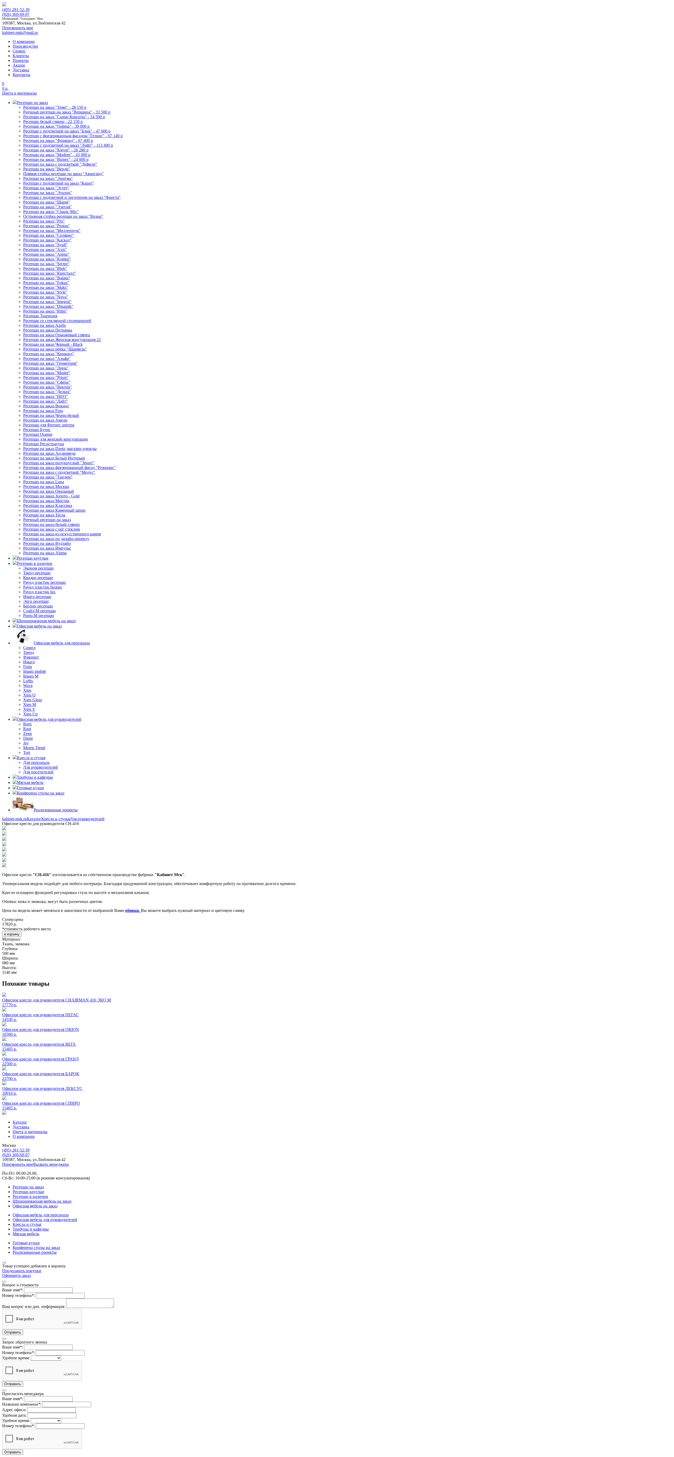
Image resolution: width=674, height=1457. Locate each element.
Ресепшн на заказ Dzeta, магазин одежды (60, 448)
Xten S (29, 709)
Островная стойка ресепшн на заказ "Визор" (63, 216)
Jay (26, 743)
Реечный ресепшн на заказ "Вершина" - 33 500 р (66, 112)
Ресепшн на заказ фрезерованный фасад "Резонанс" (69, 467)
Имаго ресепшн (37, 596)
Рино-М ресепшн (38, 615)
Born (27, 724)
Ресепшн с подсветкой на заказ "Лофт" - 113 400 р (68, 145)
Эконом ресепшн (38, 568)
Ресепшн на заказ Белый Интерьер (54, 458)
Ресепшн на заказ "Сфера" (46, 382)
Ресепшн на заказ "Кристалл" (49, 273)
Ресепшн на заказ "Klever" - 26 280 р (55, 150)
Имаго (29, 662)
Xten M (29, 704)
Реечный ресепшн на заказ (47, 519)
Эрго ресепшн (36, 601)
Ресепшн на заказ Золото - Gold (51, 496)
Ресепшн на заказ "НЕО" (45, 396)
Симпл (29, 647)
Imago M (30, 676)
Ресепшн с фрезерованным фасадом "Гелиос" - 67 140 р (73, 136)
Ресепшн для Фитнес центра (48, 425)
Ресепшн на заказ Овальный (48, 491)
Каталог (34, 819)
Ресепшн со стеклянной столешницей (57, 320)
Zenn (27, 733)
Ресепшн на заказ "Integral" (47, 301)
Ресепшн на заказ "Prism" (45, 377)
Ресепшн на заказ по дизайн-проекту (56, 538)
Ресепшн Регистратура (43, 444)
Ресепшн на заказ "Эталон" (47, 192)
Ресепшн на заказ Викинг (46, 406)
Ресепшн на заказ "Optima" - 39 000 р (56, 126)
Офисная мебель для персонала (41, 1215)
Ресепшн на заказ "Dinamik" (48, 306)
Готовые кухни (26, 1243)
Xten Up (30, 714)
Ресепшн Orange (37, 434)
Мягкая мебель (26, 1234)
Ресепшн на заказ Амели (45, 420)
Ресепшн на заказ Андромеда (49, 453)
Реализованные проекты (35, 1252)
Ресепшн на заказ (28, 1187)
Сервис (19, 51)
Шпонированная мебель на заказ (42, 1201)
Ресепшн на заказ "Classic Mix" (51, 211)
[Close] (4, 1262)
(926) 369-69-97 (15, 14)
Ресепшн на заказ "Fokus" (46, 282)
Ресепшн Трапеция (40, 316)
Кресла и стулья (55, 819)
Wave (28, 685)
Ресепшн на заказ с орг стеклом (51, 529)
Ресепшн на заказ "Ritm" (45, 311)
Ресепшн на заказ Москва (46, 486)
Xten (27, 690)
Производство (25, 46)
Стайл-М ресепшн (39, 611)
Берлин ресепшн (38, 606)
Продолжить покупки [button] (21, 1270)
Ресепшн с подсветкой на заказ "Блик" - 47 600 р (67, 131)
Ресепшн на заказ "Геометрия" (50, 363)
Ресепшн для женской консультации (55, 439)
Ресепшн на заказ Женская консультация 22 (62, 339)
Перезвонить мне (17, 1164)
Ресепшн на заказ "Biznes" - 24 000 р (55, 159)
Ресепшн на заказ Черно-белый (51, 415)
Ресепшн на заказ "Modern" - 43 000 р (56, 154)
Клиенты (21, 55)
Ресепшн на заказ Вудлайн (47, 543)
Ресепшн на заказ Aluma (45, 553)
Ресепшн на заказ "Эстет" (46, 188)
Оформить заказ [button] (16, 1275)
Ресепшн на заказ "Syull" (45, 245)
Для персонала (36, 762)
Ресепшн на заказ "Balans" (46, 278)
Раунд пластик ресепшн (44, 582)
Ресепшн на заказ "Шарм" (46, 202)
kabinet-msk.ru (14, 819)
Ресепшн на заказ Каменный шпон (54, 510)
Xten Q (29, 695)
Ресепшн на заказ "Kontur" (47, 259)
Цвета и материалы (19, 93)
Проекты (21, 60)
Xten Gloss (32, 700)
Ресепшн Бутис (37, 429)
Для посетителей (38, 772)
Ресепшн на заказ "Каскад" (47, 240)
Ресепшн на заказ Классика (47, 505)
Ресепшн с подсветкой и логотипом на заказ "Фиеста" (72, 197)
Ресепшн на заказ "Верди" (46, 169)
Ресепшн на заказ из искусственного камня (62, 534)
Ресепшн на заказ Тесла (44, 515)
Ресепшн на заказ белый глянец (51, 524)
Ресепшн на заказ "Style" (45, 292)
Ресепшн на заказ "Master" (46, 373)
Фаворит (31, 657)
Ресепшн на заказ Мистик (46, 500)
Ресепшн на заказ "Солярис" (48, 235)
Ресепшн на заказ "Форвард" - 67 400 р (58, 140)
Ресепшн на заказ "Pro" (44, 221)
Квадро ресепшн (38, 577)
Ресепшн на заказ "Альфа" (47, 358)
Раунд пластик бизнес (42, 587)
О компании (24, 41)
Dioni (28, 738)
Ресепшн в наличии (30, 1196)
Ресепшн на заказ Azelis (44, 325)
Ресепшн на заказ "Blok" (45, 268)
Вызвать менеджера (51, 1164)
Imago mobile (34, 671)
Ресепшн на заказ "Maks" (45, 287)
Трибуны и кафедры (31, 1229)
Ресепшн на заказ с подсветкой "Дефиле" (60, 164)
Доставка (21, 70)
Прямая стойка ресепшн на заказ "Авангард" (63, 173)
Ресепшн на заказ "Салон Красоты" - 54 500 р (64, 117)
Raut (27, 729)
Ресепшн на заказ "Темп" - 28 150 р (54, 107)
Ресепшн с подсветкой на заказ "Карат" (58, 183)
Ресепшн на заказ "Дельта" (47, 391)
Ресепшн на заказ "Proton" (46, 226)
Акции (19, 65)
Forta (27, 666)
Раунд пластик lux (39, 592)
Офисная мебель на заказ (35, 1206)
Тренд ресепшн (37, 573)
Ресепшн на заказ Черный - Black (53, 344)
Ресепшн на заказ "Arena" (46, 254)
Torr (26, 752)
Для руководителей (40, 767)
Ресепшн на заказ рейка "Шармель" (55, 349)
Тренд (28, 652)
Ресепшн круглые (28, 1191)
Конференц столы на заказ (36, 1247)
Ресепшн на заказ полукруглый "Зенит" (59, 463)
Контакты (21, 74)
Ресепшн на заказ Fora (43, 410)
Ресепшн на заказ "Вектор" (47, 387)
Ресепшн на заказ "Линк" (46, 368)
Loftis (28, 681)
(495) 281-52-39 (15, 9)
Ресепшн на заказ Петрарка (47, 330)
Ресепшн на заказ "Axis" (45, 249)
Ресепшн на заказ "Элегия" (47, 207)
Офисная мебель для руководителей (45, 1219)
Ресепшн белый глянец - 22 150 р (53, 121)
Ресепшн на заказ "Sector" (46, 263)
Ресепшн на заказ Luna (43, 482)
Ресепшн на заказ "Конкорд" (48, 354)
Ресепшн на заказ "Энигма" (48, 178)
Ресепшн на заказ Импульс (47, 548)
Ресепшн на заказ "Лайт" (45, 401)
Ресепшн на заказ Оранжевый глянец (56, 335)
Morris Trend (34, 747)
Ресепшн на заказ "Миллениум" (52, 230)
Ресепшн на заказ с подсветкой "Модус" (59, 472)
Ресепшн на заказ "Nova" (45, 297)
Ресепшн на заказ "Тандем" (47, 477)
